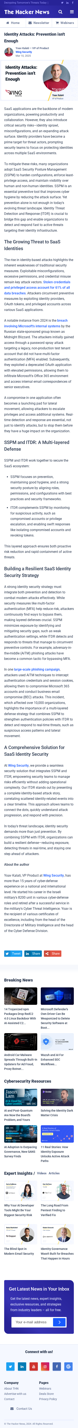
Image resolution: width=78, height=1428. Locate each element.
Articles (54, 1173)
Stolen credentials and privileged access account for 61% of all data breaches (37, 287)
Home (13, 23)
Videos (42, 1173)
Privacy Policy (48, 1399)
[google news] (68, 1366)
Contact (9, 1399)
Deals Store (46, 1393)
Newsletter (38, 23)
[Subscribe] (59, 1322)
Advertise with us (15, 1393)
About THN (11, 1388)
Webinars (65, 23)
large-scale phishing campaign (37, 669)
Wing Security (24, 52)
